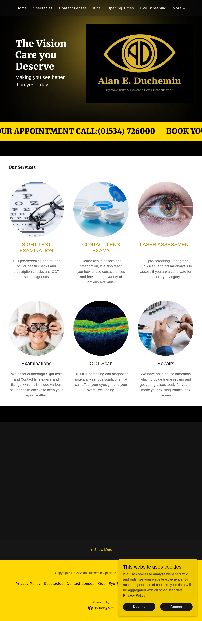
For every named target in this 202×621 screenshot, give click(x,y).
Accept (176, 606)
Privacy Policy (134, 595)
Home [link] (21, 8)
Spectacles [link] (43, 8)
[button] (179, 8)
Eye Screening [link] (153, 8)
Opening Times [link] (120, 8)
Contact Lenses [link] (73, 8)
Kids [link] (97, 8)
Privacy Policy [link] (28, 584)
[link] (101, 608)
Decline (139, 606)
